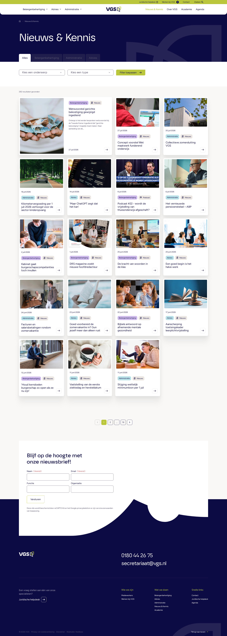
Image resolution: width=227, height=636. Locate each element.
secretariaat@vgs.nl (143, 563)
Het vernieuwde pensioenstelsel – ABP (179, 205)
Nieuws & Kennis (154, 9)
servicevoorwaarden (104, 508)
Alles (25, 57)
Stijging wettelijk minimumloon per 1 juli (131, 386)
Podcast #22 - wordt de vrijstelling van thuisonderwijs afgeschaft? (133, 206)
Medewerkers (127, 595)
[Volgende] (129, 422)
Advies (54, 9)
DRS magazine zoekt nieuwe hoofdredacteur (83, 265)
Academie (186, 9)
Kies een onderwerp (34, 72)
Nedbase (79, 632)
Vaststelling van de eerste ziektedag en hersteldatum (85, 386)
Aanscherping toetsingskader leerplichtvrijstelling (177, 327)
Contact (186, 2)
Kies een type (79, 72)
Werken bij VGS (168, 2)
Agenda (200, 9)
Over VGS (172, 9)
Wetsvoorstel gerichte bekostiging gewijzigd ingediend (82, 112)
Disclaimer (60, 632)
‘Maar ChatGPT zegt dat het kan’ (84, 205)
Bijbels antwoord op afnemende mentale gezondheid (129, 327)
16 (123, 422)
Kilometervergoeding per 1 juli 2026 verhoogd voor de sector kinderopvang (37, 207)
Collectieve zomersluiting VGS (181, 144)
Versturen (35, 499)
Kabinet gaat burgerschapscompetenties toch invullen (37, 267)
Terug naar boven (198, 632)
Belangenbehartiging (34, 9)
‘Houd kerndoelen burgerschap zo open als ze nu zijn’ (37, 387)
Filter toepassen (128, 72)
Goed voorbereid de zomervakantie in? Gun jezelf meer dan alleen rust (85, 327)
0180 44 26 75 (137, 555)
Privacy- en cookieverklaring (42, 632)
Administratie (72, 9)
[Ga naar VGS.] (20, 21)
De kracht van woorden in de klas (133, 265)
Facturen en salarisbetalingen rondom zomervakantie (36, 327)
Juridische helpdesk (147, 2)
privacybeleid (82, 508)
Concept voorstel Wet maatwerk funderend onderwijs (131, 145)
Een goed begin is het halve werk (178, 265)
